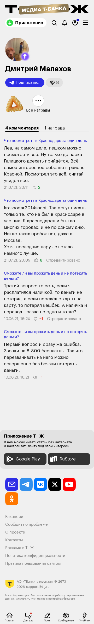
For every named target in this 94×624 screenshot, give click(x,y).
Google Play (28, 459)
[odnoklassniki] (11, 498)
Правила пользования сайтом (33, 564)
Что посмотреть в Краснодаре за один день (45, 141)
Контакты (14, 540)
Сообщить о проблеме (26, 524)
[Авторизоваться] (75, 23)
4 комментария (22, 128)
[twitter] (54, 484)
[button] (25, 56)
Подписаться (28, 82)
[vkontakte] (40, 484)
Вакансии (14, 517)
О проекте (15, 532)
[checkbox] (85, 23)
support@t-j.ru (38, 586)
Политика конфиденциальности (35, 556)
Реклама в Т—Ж (19, 548)
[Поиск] (54, 23)
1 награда (54, 128)
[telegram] (26, 484)
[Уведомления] (64, 23)
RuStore (68, 459)
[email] (11, 484)
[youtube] (69, 484)
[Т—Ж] (47, 9)
